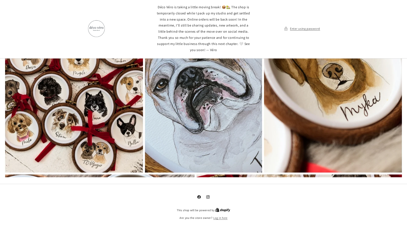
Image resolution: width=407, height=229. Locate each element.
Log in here (220, 218)
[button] (302, 28)
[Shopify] (222, 210)
